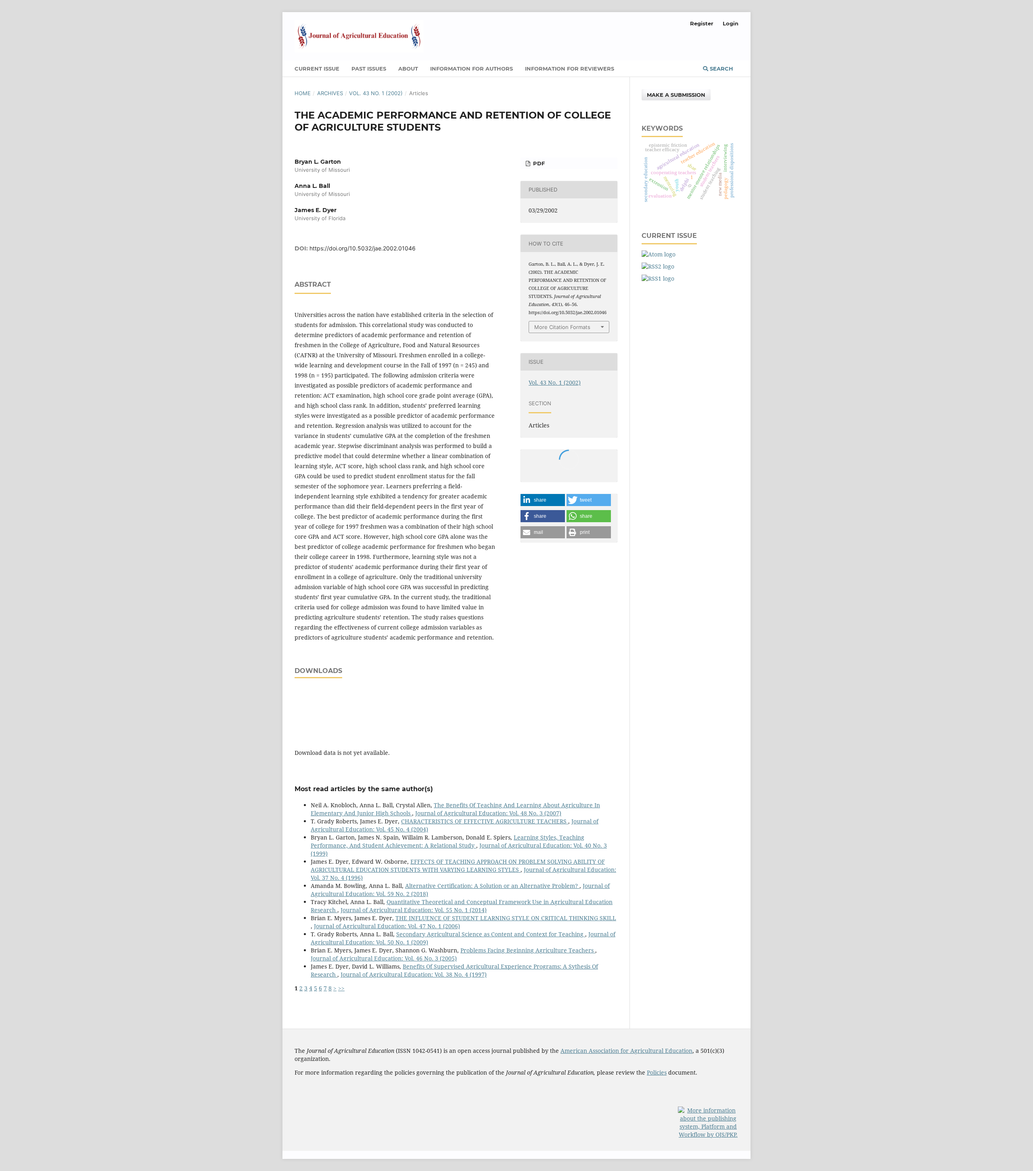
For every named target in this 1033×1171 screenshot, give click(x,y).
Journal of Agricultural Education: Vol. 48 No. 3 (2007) (488, 813)
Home (303, 93)
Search (720, 68)
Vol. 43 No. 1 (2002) (376, 93)
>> (341, 988)
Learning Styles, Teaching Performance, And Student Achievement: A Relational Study (447, 841)
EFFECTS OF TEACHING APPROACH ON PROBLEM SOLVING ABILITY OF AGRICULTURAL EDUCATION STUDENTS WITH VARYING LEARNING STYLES (458, 865)
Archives (330, 93)
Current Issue (317, 68)
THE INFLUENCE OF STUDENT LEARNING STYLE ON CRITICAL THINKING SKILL (505, 918)
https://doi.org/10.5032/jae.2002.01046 (362, 248)
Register (701, 23)
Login (730, 23)
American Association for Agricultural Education (626, 1050)
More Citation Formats (562, 327)
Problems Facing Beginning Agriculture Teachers (527, 950)
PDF (538, 163)
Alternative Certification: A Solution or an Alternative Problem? (492, 886)
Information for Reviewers (569, 68)
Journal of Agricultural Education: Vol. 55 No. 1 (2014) (414, 910)
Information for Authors (471, 68)
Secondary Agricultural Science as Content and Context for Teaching (490, 934)
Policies (657, 1072)
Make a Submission (676, 95)
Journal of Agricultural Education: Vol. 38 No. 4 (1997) (414, 974)
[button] (543, 500)
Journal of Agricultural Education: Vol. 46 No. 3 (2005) (384, 958)
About (408, 68)
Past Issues (368, 68)
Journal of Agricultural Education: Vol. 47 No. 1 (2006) (387, 926)
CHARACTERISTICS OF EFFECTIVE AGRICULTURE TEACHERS (484, 821)
